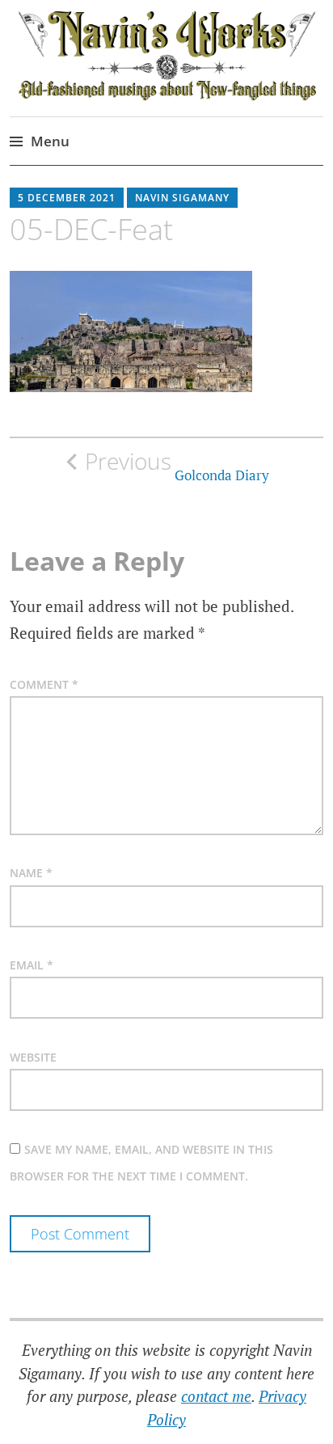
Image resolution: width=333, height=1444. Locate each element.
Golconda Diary (177, 465)
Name (31, 872)
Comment (44, 684)
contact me (216, 1396)
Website (33, 1057)
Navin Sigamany (182, 198)
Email (31, 965)
